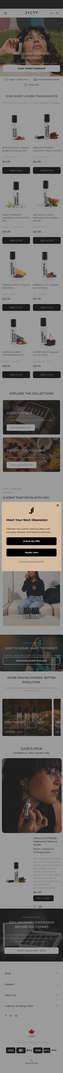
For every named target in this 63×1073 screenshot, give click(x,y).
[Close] (57, 505)
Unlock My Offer (31, 541)
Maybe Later (31, 552)
